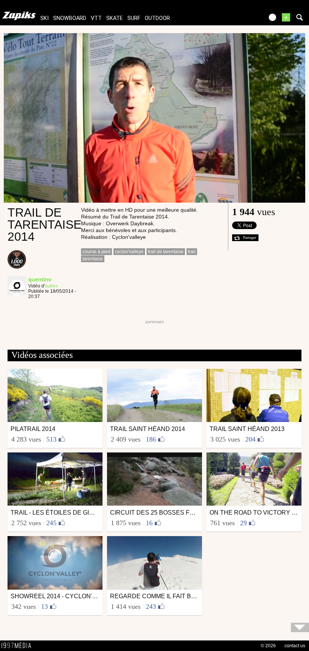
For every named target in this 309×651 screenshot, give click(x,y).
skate (114, 18)
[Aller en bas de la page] (300, 627)
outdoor (157, 18)
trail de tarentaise (166, 251)
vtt (96, 18)
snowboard (69, 18)
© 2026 (268, 645)
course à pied (96, 251)
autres (51, 286)
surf (133, 18)
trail (192, 251)
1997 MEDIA (18, 645)
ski (44, 18)
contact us (295, 645)
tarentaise (93, 258)
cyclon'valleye (129, 251)
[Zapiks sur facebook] (242, 20)
